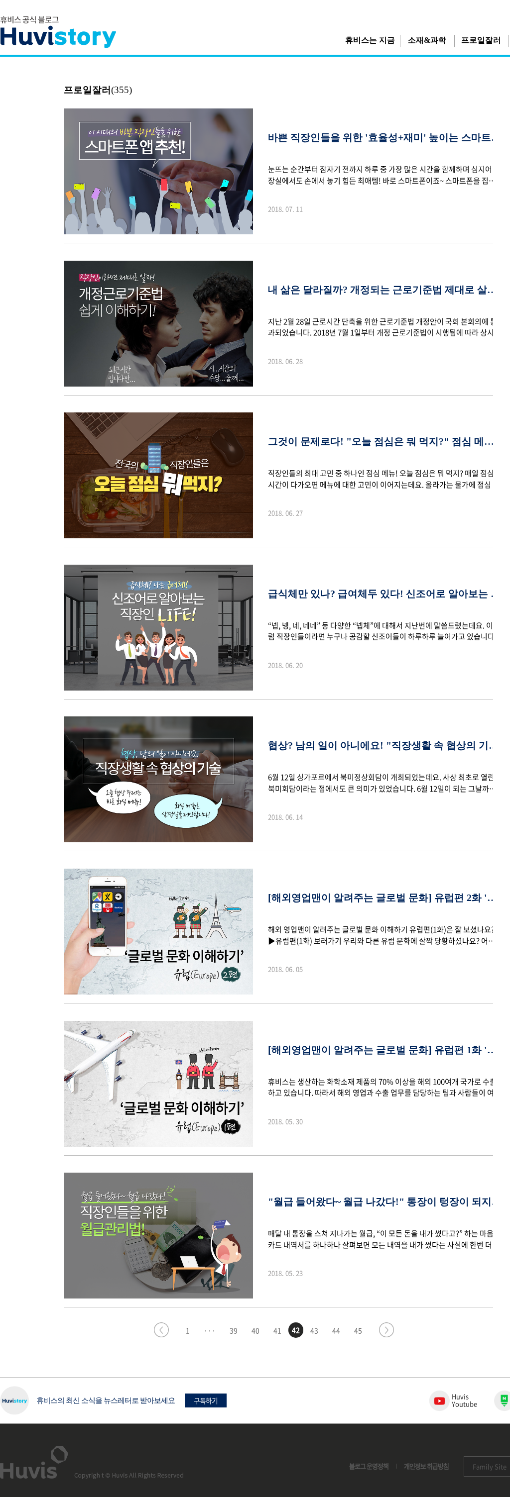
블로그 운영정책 (368, 1466)
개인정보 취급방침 (426, 1466)
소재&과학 (427, 40)
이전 (161, 1329)
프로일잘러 (481, 40)
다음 (386, 1329)
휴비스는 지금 (370, 40)
